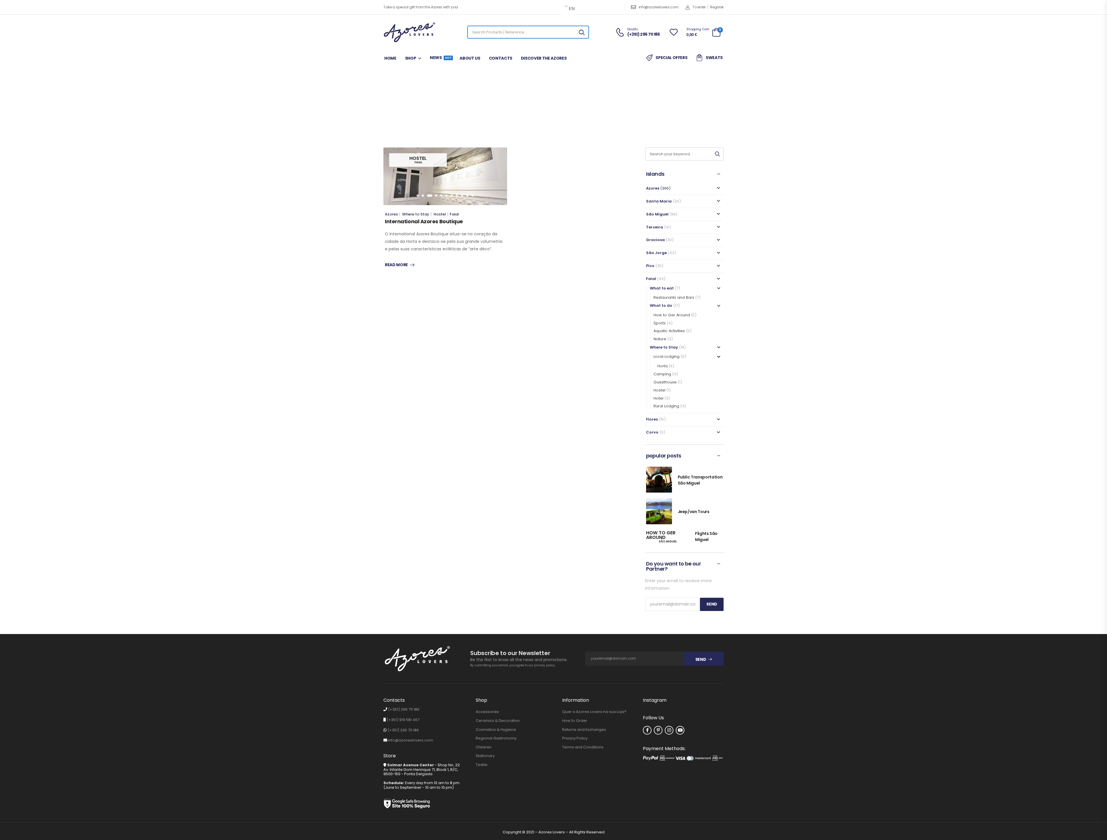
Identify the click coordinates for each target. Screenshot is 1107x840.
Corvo (652, 432)
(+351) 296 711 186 (403, 709)
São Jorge (656, 253)
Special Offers (671, 57)
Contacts (500, 58)
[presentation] (417, 195)
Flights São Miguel (706, 536)
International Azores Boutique (424, 221)
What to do (661, 305)
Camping (662, 374)
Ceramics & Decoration (498, 720)
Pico (650, 265)
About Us (470, 58)
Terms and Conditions (582, 747)
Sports (660, 323)
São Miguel (657, 214)
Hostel (440, 214)
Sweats (714, 57)
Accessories (487, 712)
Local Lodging (666, 356)
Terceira (654, 227)
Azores (391, 214)
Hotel (658, 398)
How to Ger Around (672, 315)
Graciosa (655, 240)
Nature (660, 339)
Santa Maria (659, 201)
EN (570, 8)
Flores (652, 419)
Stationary (485, 756)
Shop (410, 58)
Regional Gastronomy (496, 738)
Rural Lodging (666, 406)
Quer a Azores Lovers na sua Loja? (594, 712)
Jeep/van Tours (693, 511)
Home (390, 58)
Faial (539, 111)
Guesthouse (665, 382)
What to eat (662, 288)
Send (700, 659)
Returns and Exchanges (584, 729)
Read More (396, 265)
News (440, 57)
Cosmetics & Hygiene (496, 729)
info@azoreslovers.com (659, 7)
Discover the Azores (543, 58)
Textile (481, 765)
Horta (662, 366)
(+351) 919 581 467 (403, 719)
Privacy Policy (575, 738)
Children (484, 747)
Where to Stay (564, 111)
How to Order (574, 720)
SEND (711, 604)
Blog (524, 111)
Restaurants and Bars (674, 297)
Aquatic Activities (669, 331)
